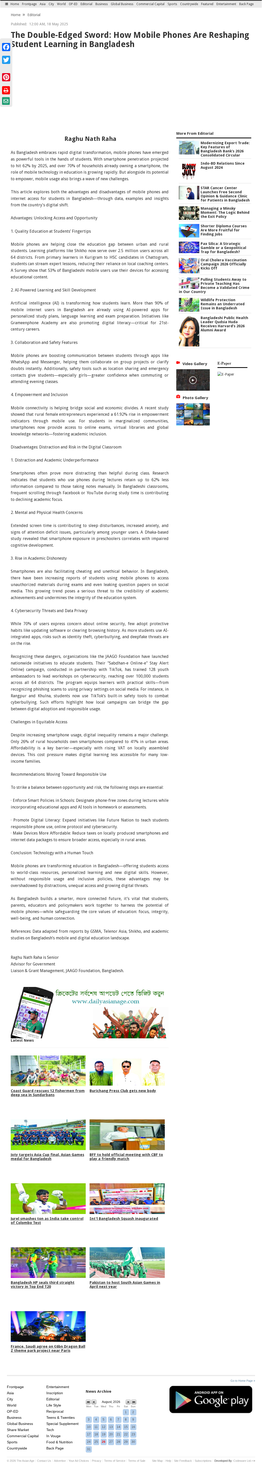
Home (14, 4)
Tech (50, 1430)
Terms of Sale (136, 1460)
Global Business (122, 4)
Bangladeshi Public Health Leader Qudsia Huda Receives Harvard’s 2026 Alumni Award (224, 324)
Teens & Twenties (60, 1417)
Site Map (157, 1460)
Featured (207, 4)
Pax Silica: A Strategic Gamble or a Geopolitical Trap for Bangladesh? (223, 248)
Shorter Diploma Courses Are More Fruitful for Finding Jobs (224, 230)
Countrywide (189, 4)
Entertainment (226, 4)
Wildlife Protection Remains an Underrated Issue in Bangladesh (223, 304)
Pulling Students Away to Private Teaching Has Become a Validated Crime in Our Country (214, 285)
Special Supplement (62, 1424)
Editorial (86, 4)
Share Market (18, 1430)
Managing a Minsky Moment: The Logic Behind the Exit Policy (225, 212)
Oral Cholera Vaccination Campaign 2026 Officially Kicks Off (224, 264)
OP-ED (73, 4)
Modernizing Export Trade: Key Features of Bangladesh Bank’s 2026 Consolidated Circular (225, 149)
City (51, 4)
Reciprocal (54, 1411)
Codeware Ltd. (242, 1460)
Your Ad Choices (79, 1460)
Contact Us (44, 1460)
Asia (43, 4)
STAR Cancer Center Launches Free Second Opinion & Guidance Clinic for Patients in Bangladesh (225, 194)
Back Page (246, 4)
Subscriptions (203, 1460)
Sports (172, 4)
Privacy (96, 1460)
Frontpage (29, 4)
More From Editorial (194, 133)
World (61, 4)
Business (101, 4)
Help (168, 1460)
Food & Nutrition (59, 1442)
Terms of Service (114, 1460)
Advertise (60, 1460)
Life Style (53, 1405)
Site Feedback (183, 1460)
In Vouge (53, 1436)
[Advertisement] (131, 91)
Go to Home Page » (243, 1380)
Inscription (54, 1393)
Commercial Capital (150, 4)
